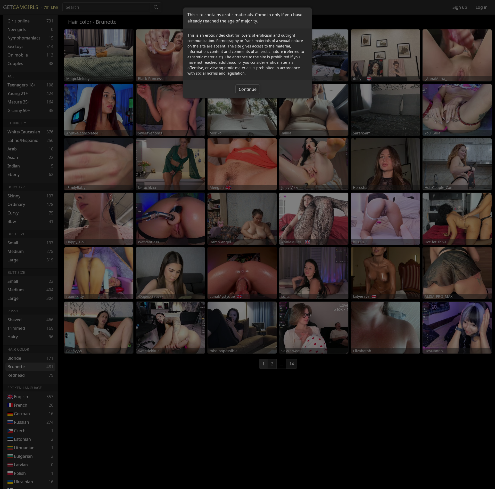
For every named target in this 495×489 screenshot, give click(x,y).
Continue (248, 89)
